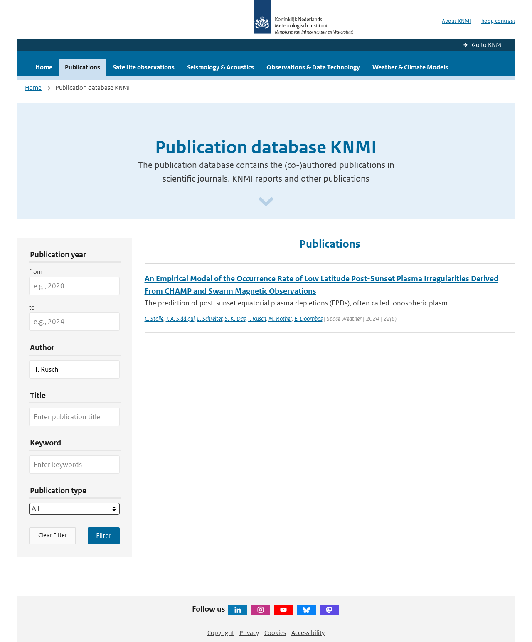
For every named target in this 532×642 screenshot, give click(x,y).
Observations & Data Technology (313, 67)
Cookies (275, 633)
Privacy (249, 633)
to (32, 307)
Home (43, 67)
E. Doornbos (308, 318)
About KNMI (456, 21)
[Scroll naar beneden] (266, 202)
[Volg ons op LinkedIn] (238, 610)
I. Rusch (257, 318)
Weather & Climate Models (410, 67)
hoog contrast (498, 21)
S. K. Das (235, 318)
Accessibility (308, 633)
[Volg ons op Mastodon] (329, 610)
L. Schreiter (209, 318)
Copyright (220, 633)
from (35, 271)
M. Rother (280, 318)
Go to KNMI (487, 45)
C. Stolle (154, 318)
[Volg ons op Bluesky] (306, 610)
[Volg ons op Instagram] (260, 610)
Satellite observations (144, 67)
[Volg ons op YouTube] (283, 610)
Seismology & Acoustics (220, 67)
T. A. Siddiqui (180, 318)
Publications (82, 67)
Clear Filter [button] (52, 535)
